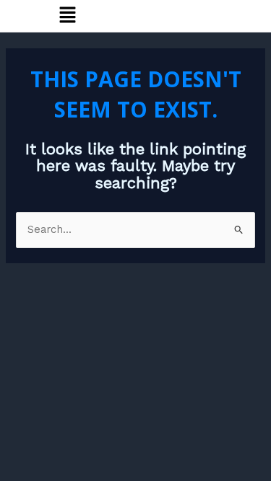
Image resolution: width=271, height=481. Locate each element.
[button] (67, 16)
